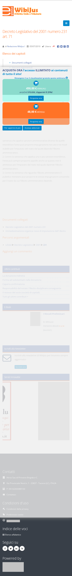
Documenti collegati (22, 62)
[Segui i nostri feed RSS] (22, 548)
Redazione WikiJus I (16, 46)
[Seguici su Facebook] (5, 548)
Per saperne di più (12, 128)
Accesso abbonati (32, 128)
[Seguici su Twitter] (10, 548)
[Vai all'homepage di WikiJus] (25, 10)
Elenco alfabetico (13, 534)
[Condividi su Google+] (65, 46)
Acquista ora (36, 98)
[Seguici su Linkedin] (16, 548)
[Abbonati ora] (36, 83)
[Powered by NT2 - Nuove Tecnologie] (13, 566)
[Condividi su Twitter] (61, 46)
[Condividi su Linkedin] (68, 46)
